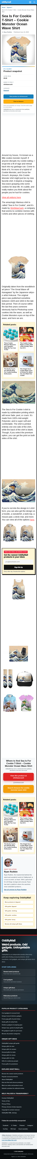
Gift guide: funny (10, 919)
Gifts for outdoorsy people (10, 1061)
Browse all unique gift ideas (13, 924)
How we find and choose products (12, 1082)
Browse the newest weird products (12, 1073)
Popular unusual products (10, 1076)
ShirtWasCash (17, 208)
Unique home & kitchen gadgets (12, 1016)
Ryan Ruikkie (8, 32)
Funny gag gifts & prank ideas (11, 1019)
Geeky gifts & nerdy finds (9, 1022)
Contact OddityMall (8, 1098)
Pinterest (22, 1125)
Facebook (5, 1125)
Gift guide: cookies (11, 915)
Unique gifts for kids (8, 1058)
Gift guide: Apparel (10, 906)
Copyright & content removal (10, 1110)
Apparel (9, 7)
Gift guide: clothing (11, 911)
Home (3, 7)
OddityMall (8, 940)
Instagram (30, 1125)
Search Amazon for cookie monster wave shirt (18, 789)
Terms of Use (6, 1101)
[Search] (34, 2)
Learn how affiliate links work (9, 1140)
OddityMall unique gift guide (10, 1043)
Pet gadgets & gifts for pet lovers (12, 1030)
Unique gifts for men (8, 1046)
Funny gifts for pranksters (10, 1064)
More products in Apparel (12, 902)
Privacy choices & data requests (12, 1107)
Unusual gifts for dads (9, 1052)
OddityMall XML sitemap (9, 1112)
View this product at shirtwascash (18, 777)
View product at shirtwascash (18, 96)
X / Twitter (14, 1125)
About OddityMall (7, 1079)
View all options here (11, 197)
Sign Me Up (18, 567)
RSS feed (13, 1129)
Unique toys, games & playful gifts (12, 1027)
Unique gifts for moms (8, 1055)
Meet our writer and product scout (12, 1085)
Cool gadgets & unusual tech (11, 1013)
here (32, 520)
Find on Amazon (19, 101)
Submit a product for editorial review (13, 1088)
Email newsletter (23, 1129)
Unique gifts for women (9, 1049)
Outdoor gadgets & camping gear (12, 1025)
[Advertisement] (18, 134)
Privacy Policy (6, 1104)
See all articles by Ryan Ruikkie (15, 890)
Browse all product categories (11, 1033)
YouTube (5, 1129)
